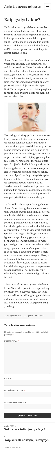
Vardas (9, 378)
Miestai (41, 315)
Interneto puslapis (15, 402)
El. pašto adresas (14, 390)
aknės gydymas (32, 34)
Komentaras (11, 341)
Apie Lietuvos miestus (22, 6)
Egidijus (30, 315)
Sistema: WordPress (12, 447)
